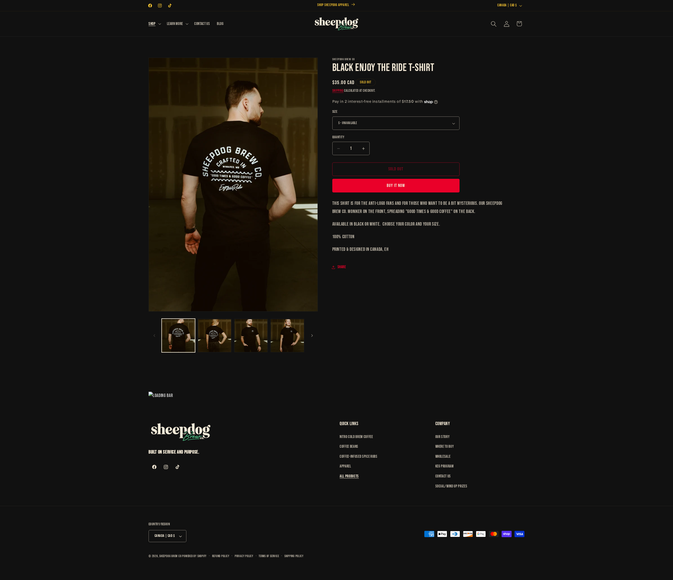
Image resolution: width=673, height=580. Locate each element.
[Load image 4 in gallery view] (287, 335)
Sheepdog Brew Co (170, 556)
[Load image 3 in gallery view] (251, 335)
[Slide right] (312, 336)
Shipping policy (294, 556)
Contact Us (443, 476)
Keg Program (444, 466)
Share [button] (342, 266)
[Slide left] (154, 336)
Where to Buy (444, 446)
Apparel (345, 466)
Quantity (338, 137)
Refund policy (221, 556)
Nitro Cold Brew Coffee (356, 436)
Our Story (442, 436)
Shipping (338, 91)
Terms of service (269, 556)
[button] (154, 24)
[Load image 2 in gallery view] (214, 335)
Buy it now (396, 186)
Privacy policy (244, 556)
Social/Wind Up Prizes (451, 486)
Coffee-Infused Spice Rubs (359, 456)
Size (335, 112)
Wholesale (443, 456)
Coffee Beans (349, 446)
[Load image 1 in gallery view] (178, 335)
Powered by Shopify (194, 556)
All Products (349, 476)
